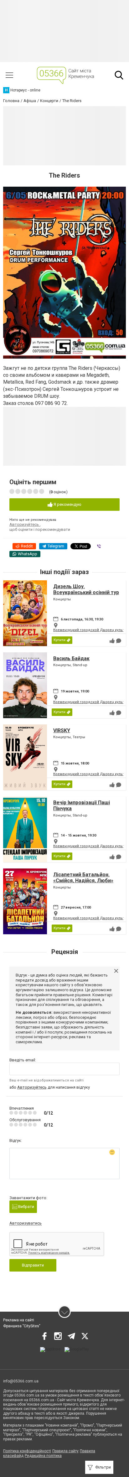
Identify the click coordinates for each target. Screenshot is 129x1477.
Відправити (33, 1265)
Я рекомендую (67, 504)
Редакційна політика (43, 1456)
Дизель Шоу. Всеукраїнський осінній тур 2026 (86, 592)
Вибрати (25, 1206)
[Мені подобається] (112, 640)
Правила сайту (65, 1451)
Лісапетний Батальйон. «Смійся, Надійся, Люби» (83, 878)
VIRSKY (61, 730)
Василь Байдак (71, 658)
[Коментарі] (118, 640)
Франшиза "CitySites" (21, 1326)
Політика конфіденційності (27, 1451)
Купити (59, 640)
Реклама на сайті (18, 1320)
